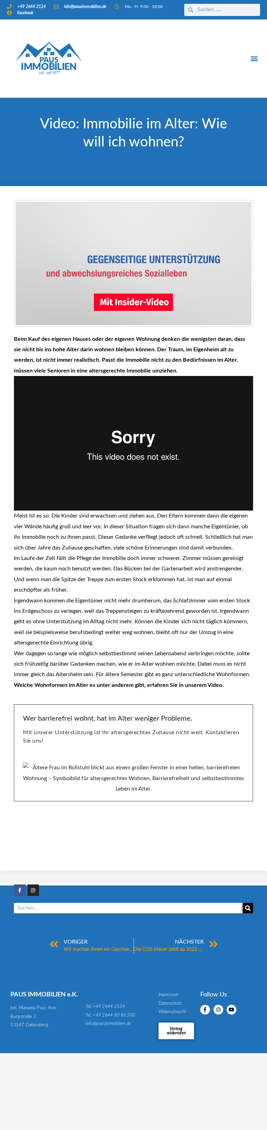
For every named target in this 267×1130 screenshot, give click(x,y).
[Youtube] (231, 1010)
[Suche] (248, 908)
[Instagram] (33, 890)
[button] (254, 58)
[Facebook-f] (20, 890)
